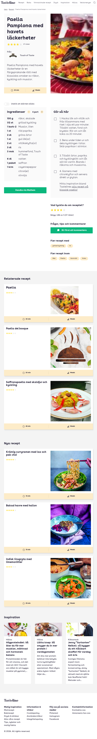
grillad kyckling (58, 246)
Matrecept (9, 710)
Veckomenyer (85, 3)
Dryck (56, 3)
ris (70, 246)
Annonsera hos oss (81, 713)
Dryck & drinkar (11, 716)
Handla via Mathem (25, 190)
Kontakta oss (79, 710)
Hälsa (74, 3)
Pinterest (54, 713)
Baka (29, 3)
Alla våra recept (12, 719)
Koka (84, 258)
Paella (62, 258)
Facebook (54, 719)
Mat (54, 258)
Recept (21, 3)
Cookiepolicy (33, 713)
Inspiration (65, 3)
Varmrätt (73, 258)
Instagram (55, 716)
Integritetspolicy (35, 719)
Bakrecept (9, 713)
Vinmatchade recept (42, 3)
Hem (5, 9)
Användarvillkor (34, 716)
